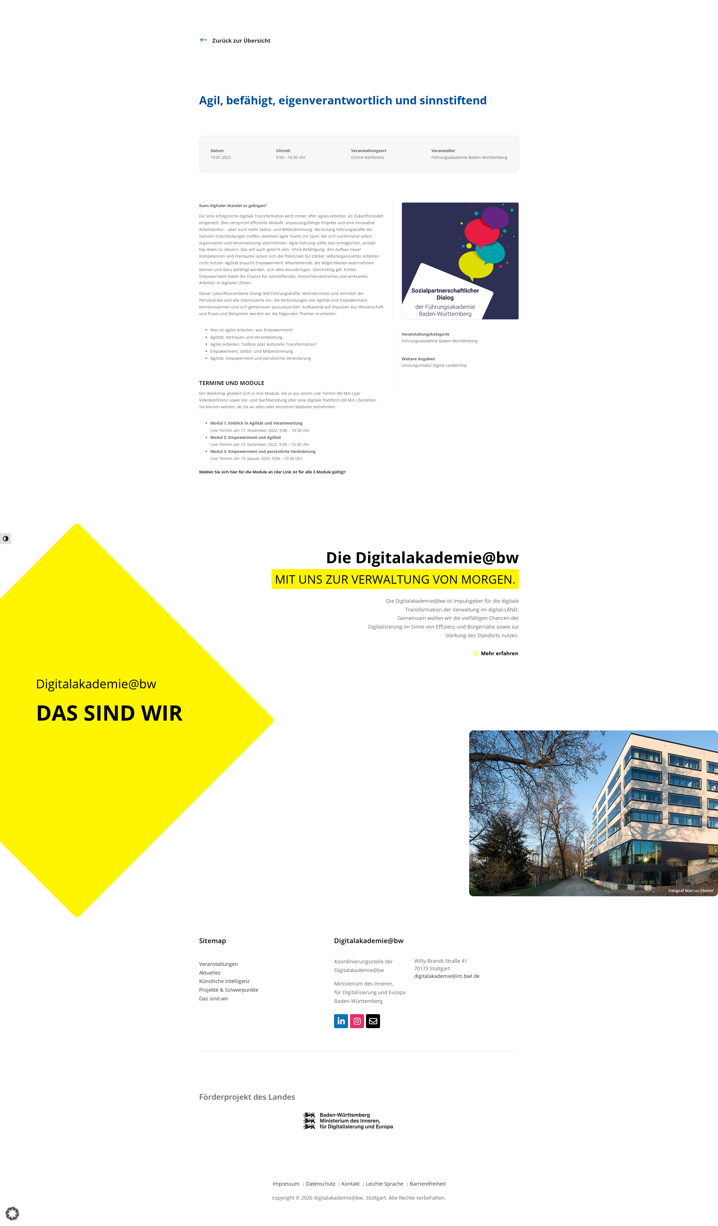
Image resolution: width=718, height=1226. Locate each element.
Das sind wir (213, 998)
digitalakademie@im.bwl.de (447, 976)
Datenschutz (321, 1183)
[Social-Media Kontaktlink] (341, 1021)
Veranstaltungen (218, 964)
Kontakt (351, 1183)
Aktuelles (209, 972)
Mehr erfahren (499, 653)
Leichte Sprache (385, 1183)
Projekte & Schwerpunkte (228, 989)
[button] (12, 1213)
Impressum (287, 1183)
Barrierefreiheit (428, 1183)
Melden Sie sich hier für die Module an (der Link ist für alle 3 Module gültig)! (272, 472)
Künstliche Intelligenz (224, 981)
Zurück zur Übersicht (241, 40)
